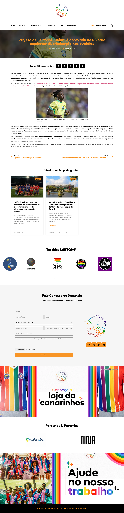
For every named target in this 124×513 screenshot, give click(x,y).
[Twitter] (98, 344)
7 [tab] (56, 279)
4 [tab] (50, 279)
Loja (61, 25)
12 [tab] (67, 279)
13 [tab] (70, 279)
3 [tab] (48, 279)
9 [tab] (61, 279)
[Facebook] (88, 344)
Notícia (57, 48)
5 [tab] (52, 279)
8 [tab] (59, 279)
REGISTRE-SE (101, 25)
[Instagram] (93, 344)
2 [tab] (46, 279)
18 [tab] (80, 279)
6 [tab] (54, 279)
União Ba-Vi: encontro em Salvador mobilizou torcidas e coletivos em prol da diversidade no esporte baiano (27, 207)
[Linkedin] (103, 344)
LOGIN (91, 25)
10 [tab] (63, 279)
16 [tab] (76, 279)
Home (13, 25)
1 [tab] (43, 279)
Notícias (22, 25)
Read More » (18, 228)
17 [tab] (78, 279)
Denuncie (51, 25)
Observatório (36, 25)
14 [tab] (72, 279)
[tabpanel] (15, 264)
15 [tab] (74, 279)
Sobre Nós (71, 25)
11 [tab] (65, 279)
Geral (52, 48)
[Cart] (111, 25)
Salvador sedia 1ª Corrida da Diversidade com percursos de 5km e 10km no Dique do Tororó (62, 205)
